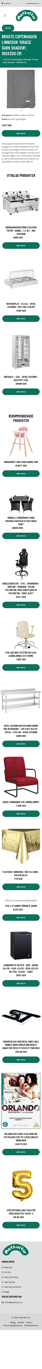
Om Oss (7, 1272)
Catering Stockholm (12, 1287)
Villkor (29, 1322)
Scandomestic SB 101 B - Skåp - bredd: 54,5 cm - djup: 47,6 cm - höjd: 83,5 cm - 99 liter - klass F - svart (21, 968)
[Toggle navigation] (5, 15)
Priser (8, 28)
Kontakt (20, 1322)
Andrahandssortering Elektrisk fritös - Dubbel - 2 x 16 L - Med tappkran (21, 230)
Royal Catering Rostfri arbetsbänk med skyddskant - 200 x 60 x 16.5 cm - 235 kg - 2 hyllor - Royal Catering (21, 729)
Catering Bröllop (11, 1277)
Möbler (16, 115)
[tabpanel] (21, 89)
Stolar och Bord (27, 115)
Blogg (6, 1292)
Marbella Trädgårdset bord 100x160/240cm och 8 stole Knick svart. (21, 521)
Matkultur (8, 1267)
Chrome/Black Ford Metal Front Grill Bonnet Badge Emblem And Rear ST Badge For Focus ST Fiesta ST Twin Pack (21, 1044)
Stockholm (7, 3)
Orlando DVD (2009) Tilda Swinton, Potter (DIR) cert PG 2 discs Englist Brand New (21, 1137)
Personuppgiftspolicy (13, 1325)
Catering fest (9, 1282)
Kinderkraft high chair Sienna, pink (21, 461)
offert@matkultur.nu (32, 3)
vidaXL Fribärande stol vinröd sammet (21, 802)
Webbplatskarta (31, 1325)
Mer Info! (21, 133)
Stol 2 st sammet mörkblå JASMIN (21, 905)
